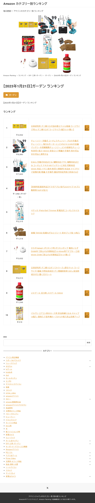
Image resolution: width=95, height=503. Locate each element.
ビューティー (10, 417)
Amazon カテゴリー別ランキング (25, 4)
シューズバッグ (11, 363)
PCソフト (9, 452)
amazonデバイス (12, 396)
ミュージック (10, 437)
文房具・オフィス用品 (14, 461)
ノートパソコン (11, 467)
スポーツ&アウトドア (13, 360)
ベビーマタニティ (12, 414)
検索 (5, 337)
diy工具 (9, 426)
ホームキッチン (11, 378)
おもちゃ (9, 366)
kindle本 (9, 372)
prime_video (11, 393)
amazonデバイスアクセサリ (16, 405)
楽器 (7, 387)
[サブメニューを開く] (90, 360)
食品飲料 (9, 408)
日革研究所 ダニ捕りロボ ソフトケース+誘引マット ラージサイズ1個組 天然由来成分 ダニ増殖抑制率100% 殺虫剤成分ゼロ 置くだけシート (55, 271)
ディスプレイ (10, 473)
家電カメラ (10, 434)
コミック (9, 390)
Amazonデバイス (12, 449)
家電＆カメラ (11, 476)
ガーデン (12, 95)
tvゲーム (9, 369)
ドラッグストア (11, 420)
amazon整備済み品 (13, 402)
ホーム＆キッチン (12, 440)
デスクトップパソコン (13, 384)
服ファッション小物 (13, 431)
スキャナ (9, 470)
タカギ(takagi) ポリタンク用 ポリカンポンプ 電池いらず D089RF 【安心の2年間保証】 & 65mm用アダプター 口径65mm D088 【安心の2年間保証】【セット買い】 (55, 251)
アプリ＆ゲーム (11, 455)
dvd (7, 375)
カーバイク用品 (11, 423)
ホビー (8, 399)
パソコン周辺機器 (12, 357)
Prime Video (11, 458)
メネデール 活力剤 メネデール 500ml (47, 293)
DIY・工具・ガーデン (13, 443)
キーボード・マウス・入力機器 (16, 446)
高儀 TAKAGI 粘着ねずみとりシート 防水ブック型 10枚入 (55, 232)
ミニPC (8, 381)
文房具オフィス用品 (13, 411)
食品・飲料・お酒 (12, 464)
